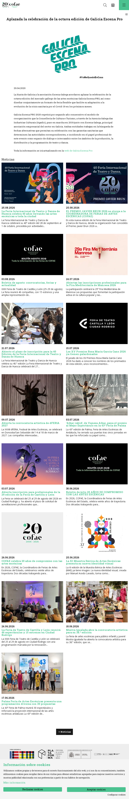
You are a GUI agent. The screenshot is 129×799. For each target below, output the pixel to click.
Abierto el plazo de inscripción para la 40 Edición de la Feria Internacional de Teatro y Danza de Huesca (31, 354)
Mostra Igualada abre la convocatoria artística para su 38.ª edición (96, 631)
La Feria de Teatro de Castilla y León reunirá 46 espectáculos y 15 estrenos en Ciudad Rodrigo (31, 632)
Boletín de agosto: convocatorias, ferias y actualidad (29, 284)
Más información (14, 782)
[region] (64, 54)
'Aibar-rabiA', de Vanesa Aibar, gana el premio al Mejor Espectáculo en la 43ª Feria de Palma (96, 424)
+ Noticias (64, 731)
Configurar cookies (117, 795)
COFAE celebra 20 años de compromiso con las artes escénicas (32, 562)
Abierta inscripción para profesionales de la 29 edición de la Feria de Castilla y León (31, 493)
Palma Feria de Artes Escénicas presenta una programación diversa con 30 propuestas (31, 702)
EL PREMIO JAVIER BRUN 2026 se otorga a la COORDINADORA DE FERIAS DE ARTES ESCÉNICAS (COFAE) (96, 213)
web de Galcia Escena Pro (78, 150)
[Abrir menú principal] (124, 5)
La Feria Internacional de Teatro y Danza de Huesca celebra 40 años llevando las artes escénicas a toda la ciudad (31, 213)
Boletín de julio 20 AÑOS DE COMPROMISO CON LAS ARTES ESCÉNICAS (94, 493)
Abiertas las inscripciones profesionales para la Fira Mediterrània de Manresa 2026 (96, 284)
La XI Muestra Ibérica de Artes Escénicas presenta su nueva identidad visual (93, 562)
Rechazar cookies (32, 789)
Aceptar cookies (96, 789)
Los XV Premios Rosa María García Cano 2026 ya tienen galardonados (96, 353)
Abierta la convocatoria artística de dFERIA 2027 (30, 424)
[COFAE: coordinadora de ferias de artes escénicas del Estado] (10, 5)
